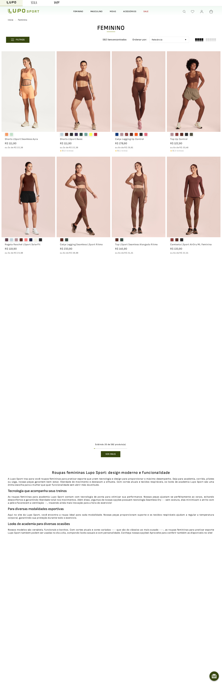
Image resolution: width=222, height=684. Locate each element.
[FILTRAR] (17, 40)
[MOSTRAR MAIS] (110, 454)
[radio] (199, 39)
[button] (184, 11)
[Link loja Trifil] (56, 3)
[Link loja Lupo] (11, 3)
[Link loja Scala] (34, 3)
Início (10, 20)
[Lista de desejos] (193, 12)
